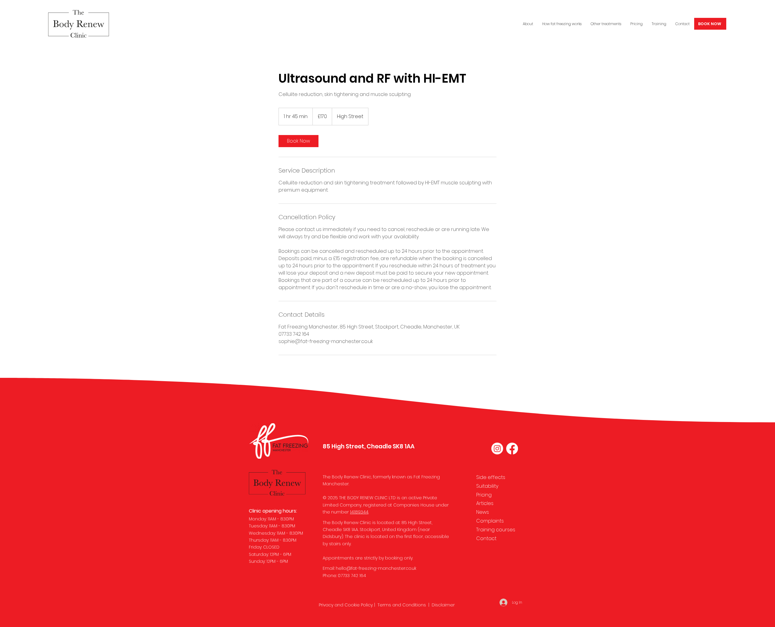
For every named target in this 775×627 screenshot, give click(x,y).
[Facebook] (512, 448)
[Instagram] (497, 448)
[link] (298, 141)
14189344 (359, 512)
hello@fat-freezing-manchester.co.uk (376, 568)
